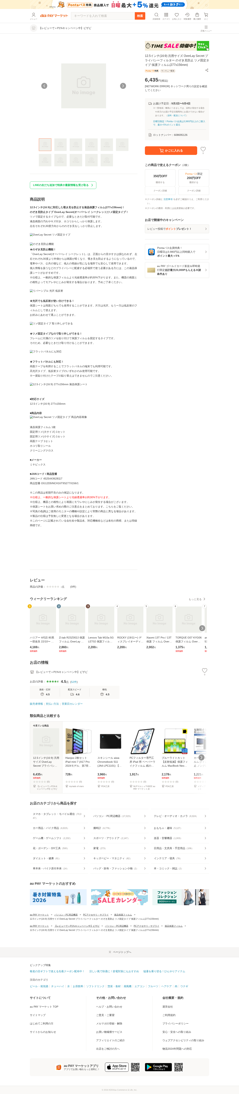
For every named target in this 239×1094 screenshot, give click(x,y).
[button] (207, 70)
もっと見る (195, 599)
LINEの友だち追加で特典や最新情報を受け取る (61, 185)
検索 (140, 15)
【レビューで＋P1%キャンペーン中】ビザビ (77, 926)
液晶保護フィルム (123, 914)
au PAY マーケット (39, 914)
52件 (74, 681)
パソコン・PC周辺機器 (66, 914)
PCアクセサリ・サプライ (96, 914)
